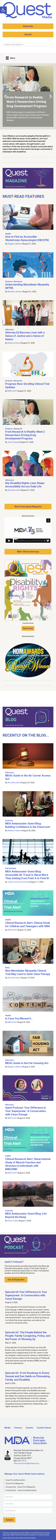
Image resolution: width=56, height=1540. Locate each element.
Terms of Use (15, 1538)
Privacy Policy (7, 1538)
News (7, 968)
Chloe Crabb (13, 1221)
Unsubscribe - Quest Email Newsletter (21, 1490)
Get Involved (10, 868)
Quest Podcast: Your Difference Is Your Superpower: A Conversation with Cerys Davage (25, 1111)
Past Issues (28, 628)
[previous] (5, 96)
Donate (29, 1427)
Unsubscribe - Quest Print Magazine (20, 1487)
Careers (18, 1427)
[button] (3, 10)
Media (7, 1427)
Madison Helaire (14, 831)
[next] (51, 96)
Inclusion (9, 820)
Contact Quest (44, 1427)
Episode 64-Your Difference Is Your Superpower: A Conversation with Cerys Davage (26, 1295)
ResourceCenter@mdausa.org (26, 1463)
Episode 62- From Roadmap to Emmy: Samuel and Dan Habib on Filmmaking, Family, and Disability (27, 1376)
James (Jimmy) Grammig (18, 882)
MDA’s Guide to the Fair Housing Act (26, 1063)
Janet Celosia (13, 442)
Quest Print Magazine (15, 1483)
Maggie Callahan (14, 244)
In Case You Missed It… (19, 1018)
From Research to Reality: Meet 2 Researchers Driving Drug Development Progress (27, 102)
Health (8, 234)
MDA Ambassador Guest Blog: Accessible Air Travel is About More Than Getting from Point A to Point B (27, 875)
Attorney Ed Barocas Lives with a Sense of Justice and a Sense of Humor (25, 336)
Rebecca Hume (14, 343)
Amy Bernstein (14, 490)
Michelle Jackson (15, 292)
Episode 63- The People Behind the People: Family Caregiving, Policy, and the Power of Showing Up (27, 1336)
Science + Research (13, 281)
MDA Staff (12, 391)
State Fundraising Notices (28, 1538)
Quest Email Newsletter (15, 1480)
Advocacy (9, 329)
